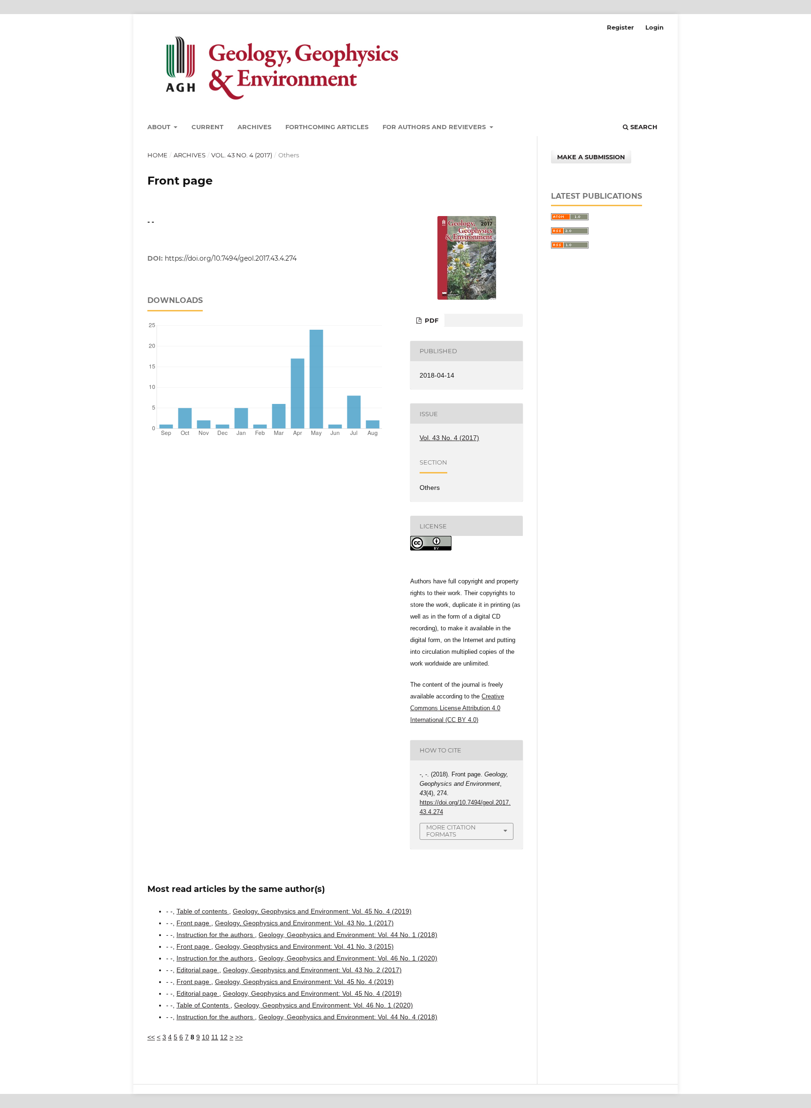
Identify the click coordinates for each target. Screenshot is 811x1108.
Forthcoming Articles (326, 127)
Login (654, 27)
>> (239, 1037)
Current (207, 127)
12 (224, 1037)
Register (620, 27)
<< (151, 1037)
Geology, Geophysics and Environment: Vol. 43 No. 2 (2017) (312, 970)
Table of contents (202, 911)
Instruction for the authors (215, 934)
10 (205, 1037)
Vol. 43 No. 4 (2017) (241, 155)
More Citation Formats (451, 830)
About (159, 127)
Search (643, 127)
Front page (193, 923)
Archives (254, 127)
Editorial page (197, 970)
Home (157, 155)
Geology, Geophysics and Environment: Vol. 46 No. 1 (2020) (348, 958)
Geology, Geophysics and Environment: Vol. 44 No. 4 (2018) (348, 1017)
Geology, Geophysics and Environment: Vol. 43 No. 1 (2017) (304, 923)
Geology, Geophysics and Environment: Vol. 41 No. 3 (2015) (304, 946)
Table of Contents (203, 1005)
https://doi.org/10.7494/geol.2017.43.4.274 (231, 258)
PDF (430, 320)
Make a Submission (591, 157)
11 (214, 1037)
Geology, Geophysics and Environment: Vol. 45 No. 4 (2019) (322, 911)
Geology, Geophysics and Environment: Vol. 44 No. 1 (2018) (348, 934)
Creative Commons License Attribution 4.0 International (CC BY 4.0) (457, 708)
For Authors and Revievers (435, 127)
